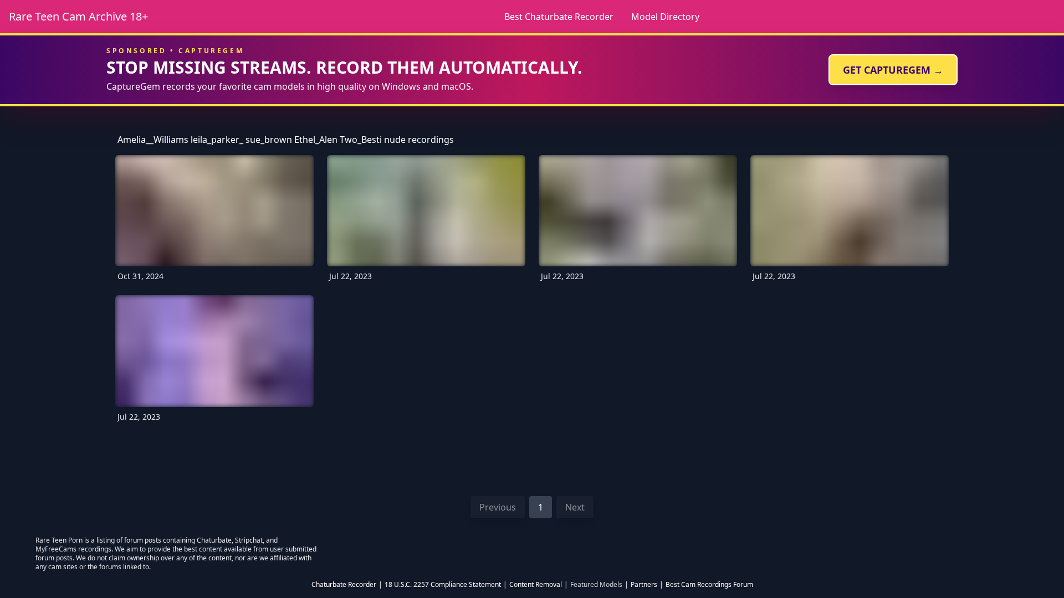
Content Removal (535, 584)
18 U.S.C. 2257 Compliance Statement (443, 584)
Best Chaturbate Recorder (558, 17)
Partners (644, 584)
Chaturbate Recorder (343, 584)
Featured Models (596, 584)
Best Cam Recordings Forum (709, 584)
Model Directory (665, 17)
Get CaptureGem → (893, 69)
